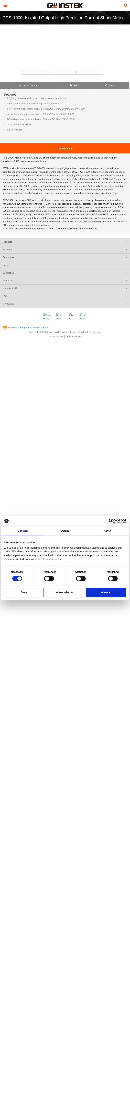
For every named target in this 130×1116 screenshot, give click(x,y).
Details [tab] (65, 530)
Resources (8, 257)
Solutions (7, 249)
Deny (24, 592)
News (5, 265)
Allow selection (65, 592)
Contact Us (8, 272)
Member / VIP (10, 288)
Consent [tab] (22, 530)
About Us (7, 280)
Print (76, 85)
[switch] (49, 578)
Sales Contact (30, 85)
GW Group (8, 304)
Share (111, 85)
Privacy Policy (74, 336)
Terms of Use (55, 336)
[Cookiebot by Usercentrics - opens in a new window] (111, 521)
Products (7, 241)
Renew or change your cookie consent (28, 327)
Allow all (106, 592)
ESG (5, 296)
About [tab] (107, 530)
